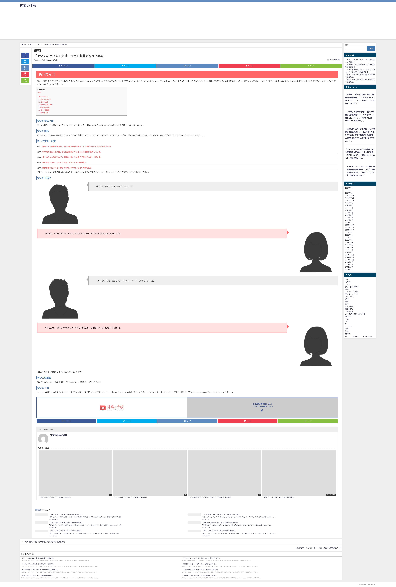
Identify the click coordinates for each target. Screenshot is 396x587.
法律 (347, 331)
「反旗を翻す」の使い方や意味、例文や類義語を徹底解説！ (316, 548)
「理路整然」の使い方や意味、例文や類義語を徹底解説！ (45, 542)
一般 (347, 319)
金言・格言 (349, 306)
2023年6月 (349, 210)
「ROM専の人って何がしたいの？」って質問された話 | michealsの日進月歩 (360, 118)
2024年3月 (349, 188)
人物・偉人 (349, 311)
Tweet (25, 62)
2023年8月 (349, 205)
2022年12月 (349, 225)
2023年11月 (349, 198)
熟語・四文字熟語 (351, 287)
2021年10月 (349, 260)
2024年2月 (349, 190)
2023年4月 (349, 215)
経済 (347, 299)
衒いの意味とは (44, 99)
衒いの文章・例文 (45, 104)
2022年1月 (349, 252)
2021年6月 (349, 269)
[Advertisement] (198, 25)
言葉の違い (349, 309)
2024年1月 (349, 193)
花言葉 (347, 282)
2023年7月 (349, 208)
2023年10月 (349, 200)
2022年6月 (349, 240)
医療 (347, 329)
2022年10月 (349, 230)
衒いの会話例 (44, 107)
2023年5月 (349, 213)
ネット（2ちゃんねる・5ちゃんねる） (359, 336)
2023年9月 (349, 203)
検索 (347, 45)
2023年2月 (349, 220)
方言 (347, 279)
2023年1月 (349, 222)
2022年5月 (349, 242)
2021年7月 (349, 267)
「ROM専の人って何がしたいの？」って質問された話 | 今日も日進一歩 (360, 100)
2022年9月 (349, 232)
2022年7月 (349, 237)
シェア (25, 56)
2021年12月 (349, 255)
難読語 (38, 51)
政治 (347, 304)
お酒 (347, 289)
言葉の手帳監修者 (335, 59)
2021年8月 (349, 264)
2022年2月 (349, 250)
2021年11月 (349, 257)
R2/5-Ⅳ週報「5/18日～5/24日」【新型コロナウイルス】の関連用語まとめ (360, 155)
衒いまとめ (43, 112)
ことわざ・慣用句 (351, 291)
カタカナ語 (349, 296)
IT (346, 324)
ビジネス (348, 326)
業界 (347, 301)
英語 (347, 321)
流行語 (347, 334)
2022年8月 (349, 235)
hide (39, 92)
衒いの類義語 (44, 110)
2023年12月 (349, 195)
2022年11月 (349, 227)
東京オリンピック (351, 294)
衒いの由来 (43, 102)
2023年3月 (349, 217)
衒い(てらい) (42, 96)
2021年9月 (349, 262)
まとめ (347, 284)
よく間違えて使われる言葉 (355, 314)
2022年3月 (349, 247)
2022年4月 (349, 245)
